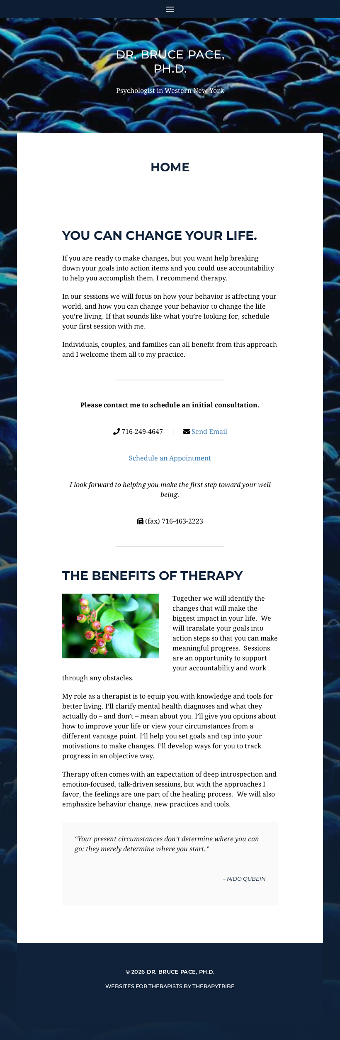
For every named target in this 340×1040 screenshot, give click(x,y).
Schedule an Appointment (170, 458)
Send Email (209, 432)
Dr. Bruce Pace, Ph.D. (170, 61)
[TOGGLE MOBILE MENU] (170, 9)
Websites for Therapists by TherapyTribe (170, 986)
